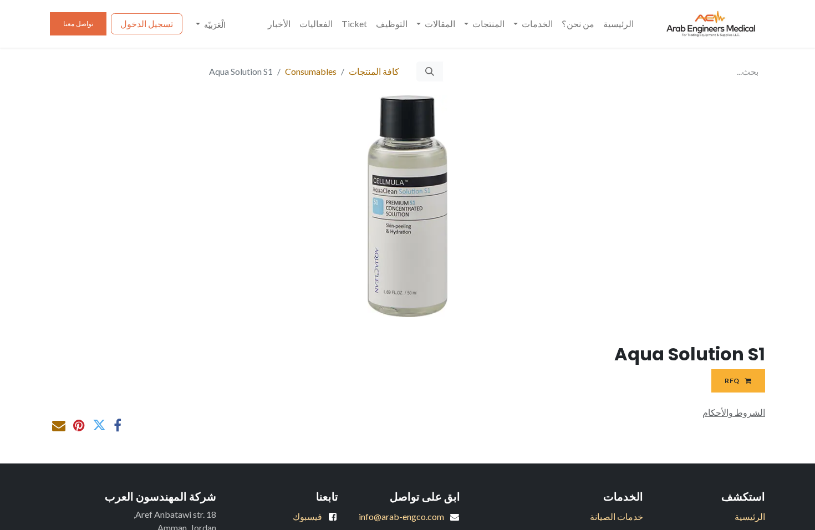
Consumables (311, 71)
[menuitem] (618, 24)
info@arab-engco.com (401, 516)
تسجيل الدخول (146, 23)
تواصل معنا (78, 23)
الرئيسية (750, 516)
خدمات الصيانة (616, 516)
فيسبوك (307, 516)
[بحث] (430, 71)
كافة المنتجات (374, 71)
